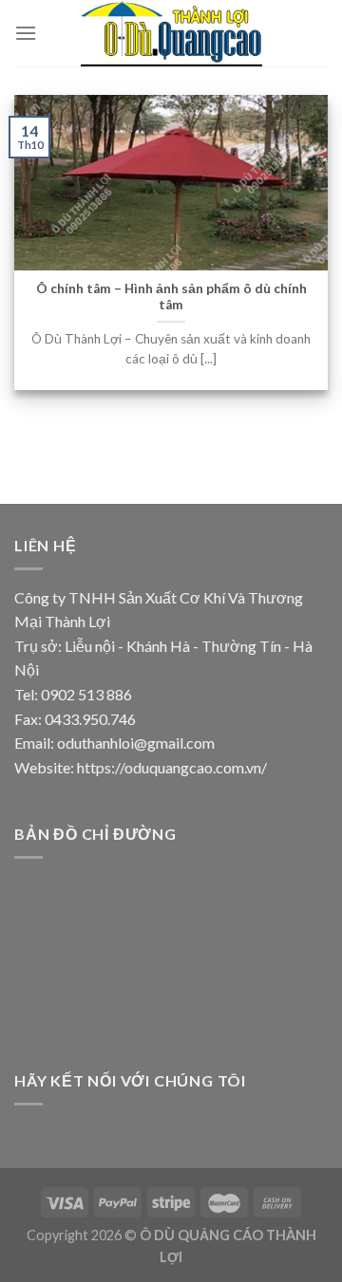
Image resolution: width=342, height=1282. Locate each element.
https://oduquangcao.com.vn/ (172, 767)
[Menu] (25, 32)
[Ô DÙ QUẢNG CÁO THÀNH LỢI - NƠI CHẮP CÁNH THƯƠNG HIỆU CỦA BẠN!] (176, 33)
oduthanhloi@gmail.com (136, 743)
